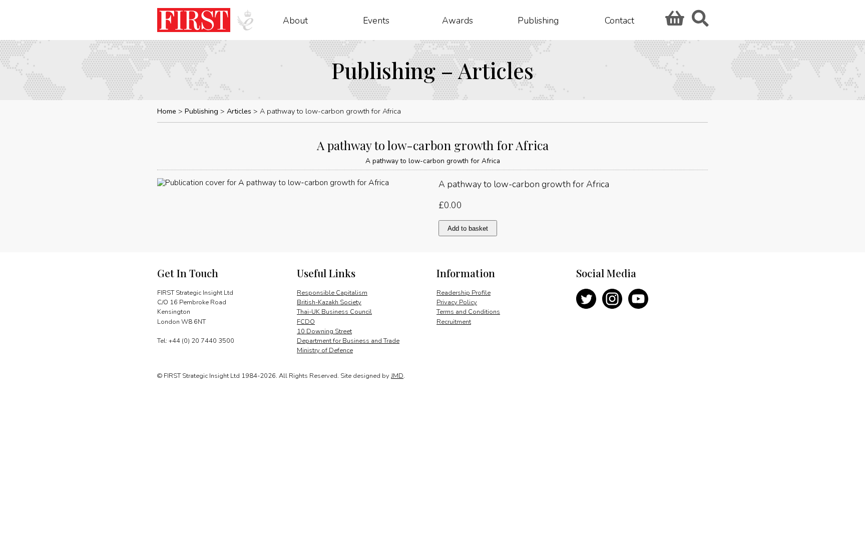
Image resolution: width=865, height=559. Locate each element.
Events (376, 20)
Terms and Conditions (468, 311)
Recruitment (454, 321)
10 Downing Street (324, 331)
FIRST (193, 20)
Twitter (586, 299)
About (295, 20)
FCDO (306, 321)
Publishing (538, 20)
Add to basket (468, 228)
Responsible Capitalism (332, 292)
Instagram (612, 299)
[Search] (700, 22)
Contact (619, 20)
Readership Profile (464, 292)
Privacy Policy (457, 302)
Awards (457, 20)
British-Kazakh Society (329, 302)
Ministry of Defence (325, 350)
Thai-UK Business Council (334, 311)
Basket (673, 22)
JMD (397, 375)
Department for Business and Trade (348, 340)
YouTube (638, 299)
